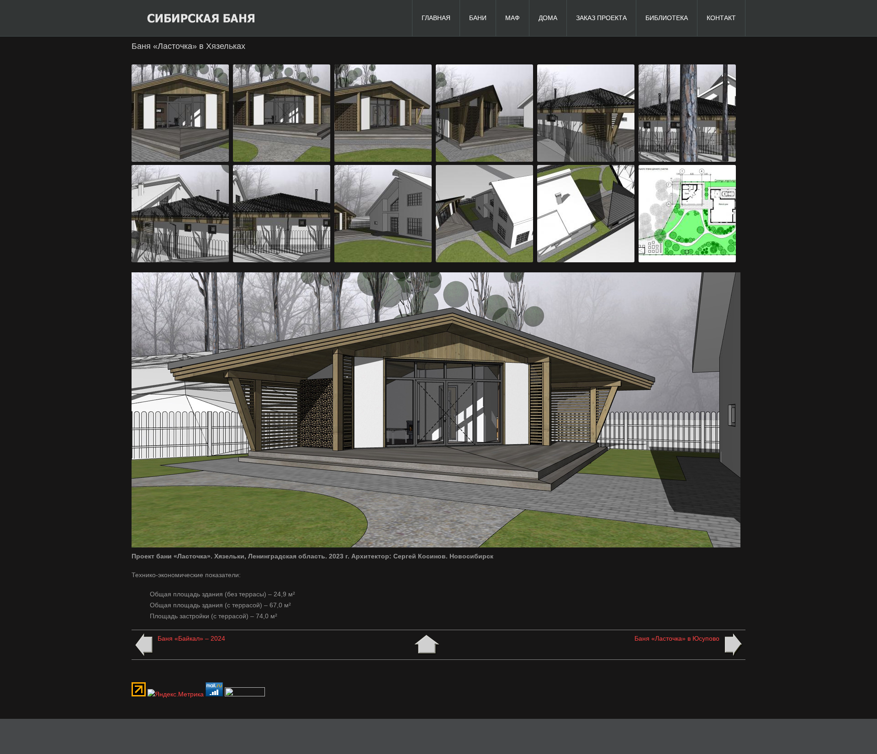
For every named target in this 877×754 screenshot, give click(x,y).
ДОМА (548, 17)
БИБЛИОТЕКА (666, 17)
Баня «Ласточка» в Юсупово (676, 638)
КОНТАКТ (721, 17)
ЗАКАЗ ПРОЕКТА (601, 17)
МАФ (512, 17)
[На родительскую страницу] (426, 644)
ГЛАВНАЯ (436, 17)
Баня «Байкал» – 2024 (191, 638)
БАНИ (477, 17)
